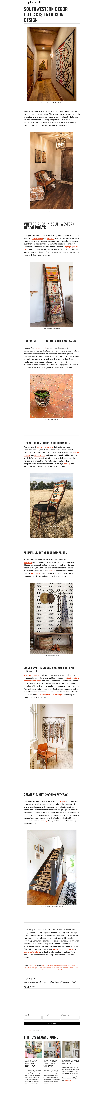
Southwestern (59, 967)
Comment (29, 987)
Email (45, 1015)
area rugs (50, 238)
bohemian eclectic (59, 965)
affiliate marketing (30, 1030)
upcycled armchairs (45, 447)
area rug (43, 965)
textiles (35, 969)
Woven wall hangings (32, 675)
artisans (48, 965)
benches (52, 570)
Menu (25, 3)
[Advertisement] (51, 428)
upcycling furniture (32, 952)
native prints (52, 967)
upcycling (40, 969)
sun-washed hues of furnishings (49, 694)
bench (51, 965)
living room (36, 967)
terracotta (30, 969)
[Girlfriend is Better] (35, 3)
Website (65, 1015)
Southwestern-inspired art (63, 949)
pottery (67, 463)
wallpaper (28, 562)
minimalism (35, 573)
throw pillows (37, 238)
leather (31, 967)
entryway (26, 967)
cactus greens (39, 455)
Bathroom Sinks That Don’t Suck (70, 1062)
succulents (71, 967)
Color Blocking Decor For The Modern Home (31, 1063)
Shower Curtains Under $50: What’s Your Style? (51, 1063)
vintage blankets (47, 969)
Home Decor (32, 965)
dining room (75, 965)
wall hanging (55, 969)
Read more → (28, 1085)
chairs (69, 965)
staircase (66, 967)
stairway (61, 801)
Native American (44, 967)
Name (27, 1015)
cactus (65, 965)
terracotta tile (41, 348)
